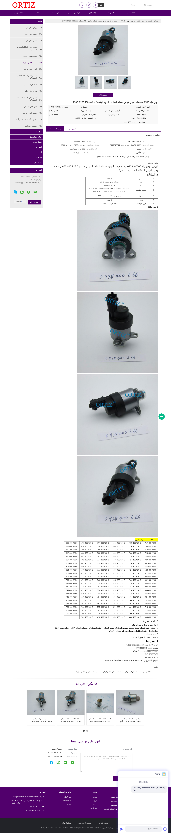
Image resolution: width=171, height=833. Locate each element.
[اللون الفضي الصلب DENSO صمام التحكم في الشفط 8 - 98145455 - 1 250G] (130, 703)
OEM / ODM (66, 801)
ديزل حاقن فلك (33, 91)
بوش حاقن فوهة (33, 28)
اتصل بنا (111, 13)
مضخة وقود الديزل (32, 126)
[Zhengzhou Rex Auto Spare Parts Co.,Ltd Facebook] (95, 5)
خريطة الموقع (104, 823)
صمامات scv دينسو (150, 672)
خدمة (95, 804)
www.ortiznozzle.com (133, 661)
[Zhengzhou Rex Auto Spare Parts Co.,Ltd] (35, 191)
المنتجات (38, 22)
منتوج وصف (73, 129)
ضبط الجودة (37, 142)
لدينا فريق (93, 808)
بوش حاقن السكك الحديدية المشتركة (29, 48)
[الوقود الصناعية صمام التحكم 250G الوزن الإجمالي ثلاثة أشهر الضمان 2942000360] (41, 703)
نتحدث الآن (131, 13)
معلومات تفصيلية (55, 129)
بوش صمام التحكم (32, 56)
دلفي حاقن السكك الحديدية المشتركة (29, 99)
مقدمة (95, 797)
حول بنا (39, 132)
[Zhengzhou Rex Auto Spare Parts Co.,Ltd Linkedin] (81, 5)
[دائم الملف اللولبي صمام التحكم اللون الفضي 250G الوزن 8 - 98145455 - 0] (100, 703)
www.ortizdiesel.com (114, 661)
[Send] (122, 829)
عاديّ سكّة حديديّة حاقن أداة (29, 120)
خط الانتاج (67, 797)
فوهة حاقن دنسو (33, 34)
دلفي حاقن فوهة (33, 41)
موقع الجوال (66, 823)
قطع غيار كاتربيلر (33, 107)
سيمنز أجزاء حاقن (32, 113)
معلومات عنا (56, 13)
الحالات (39, 157)
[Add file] (165, 829)
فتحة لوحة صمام (33, 85)
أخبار (40, 152)
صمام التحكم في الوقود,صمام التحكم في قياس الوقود (122, 672)
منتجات (37, 13)
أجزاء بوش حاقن (33, 69)
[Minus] (121, 774)
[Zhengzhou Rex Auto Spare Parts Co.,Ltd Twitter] (88, 5)
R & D (69, 804)
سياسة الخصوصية (84, 823)
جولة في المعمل (74, 13)
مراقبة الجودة (93, 13)
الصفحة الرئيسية (20, 13)
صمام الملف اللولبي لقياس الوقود (88, 672)
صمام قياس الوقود (32, 63)
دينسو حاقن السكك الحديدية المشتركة (29, 77)
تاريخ (95, 801)
